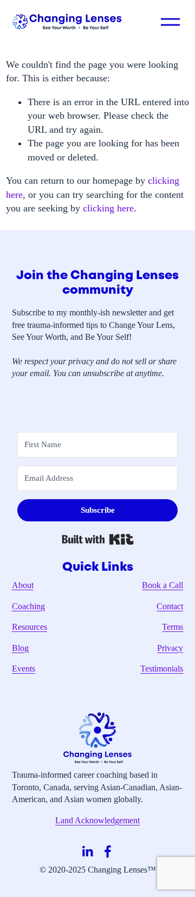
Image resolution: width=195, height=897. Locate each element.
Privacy (170, 648)
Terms (172, 626)
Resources (29, 626)
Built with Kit (98, 539)
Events (23, 668)
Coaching (28, 606)
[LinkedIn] (87, 851)
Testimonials (161, 668)
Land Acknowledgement (97, 820)
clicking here (108, 208)
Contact (170, 606)
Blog (20, 648)
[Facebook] (107, 851)
